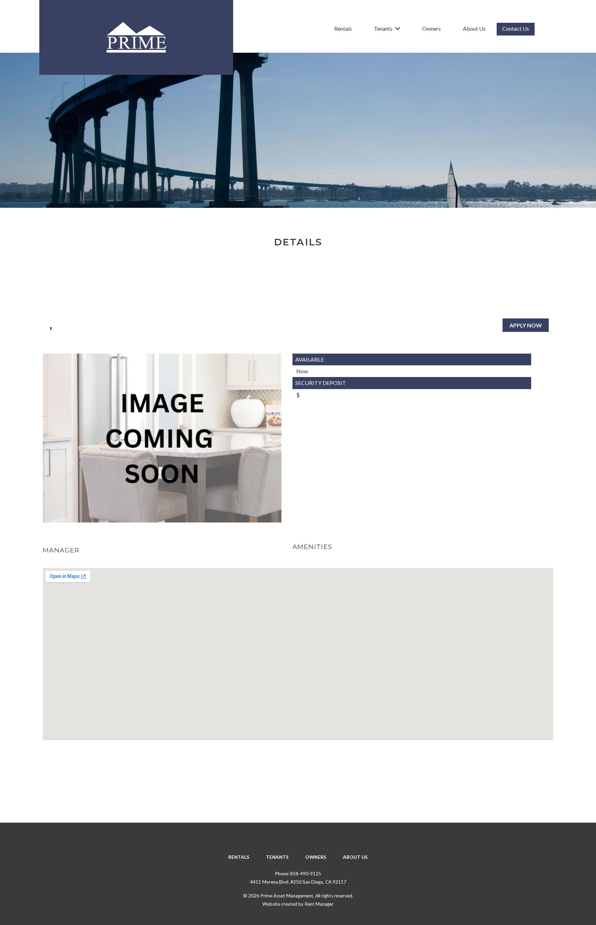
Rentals (343, 28)
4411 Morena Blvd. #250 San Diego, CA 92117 (298, 882)
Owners (431, 28)
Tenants (383, 28)
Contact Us (515, 28)
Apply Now (525, 325)
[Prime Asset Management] (136, 37)
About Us (474, 28)
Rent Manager (319, 904)
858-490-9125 (305, 873)
